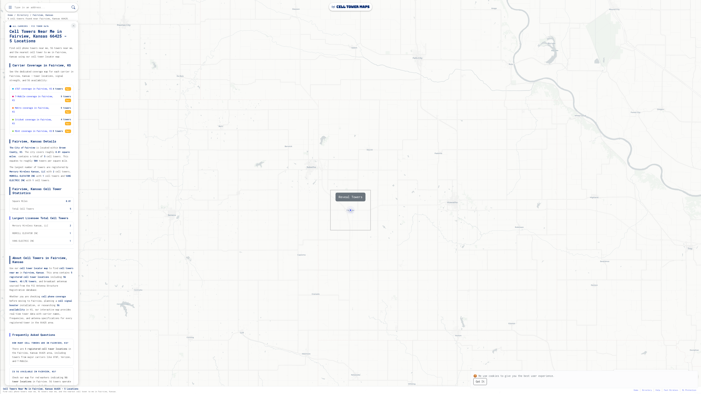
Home (10, 14)
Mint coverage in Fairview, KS (33, 131)
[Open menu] (10, 7)
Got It (480, 381)
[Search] (73, 7)
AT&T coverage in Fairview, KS (33, 88)
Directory (22, 14)
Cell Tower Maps (352, 7)
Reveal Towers (350, 197)
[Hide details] (73, 25)
